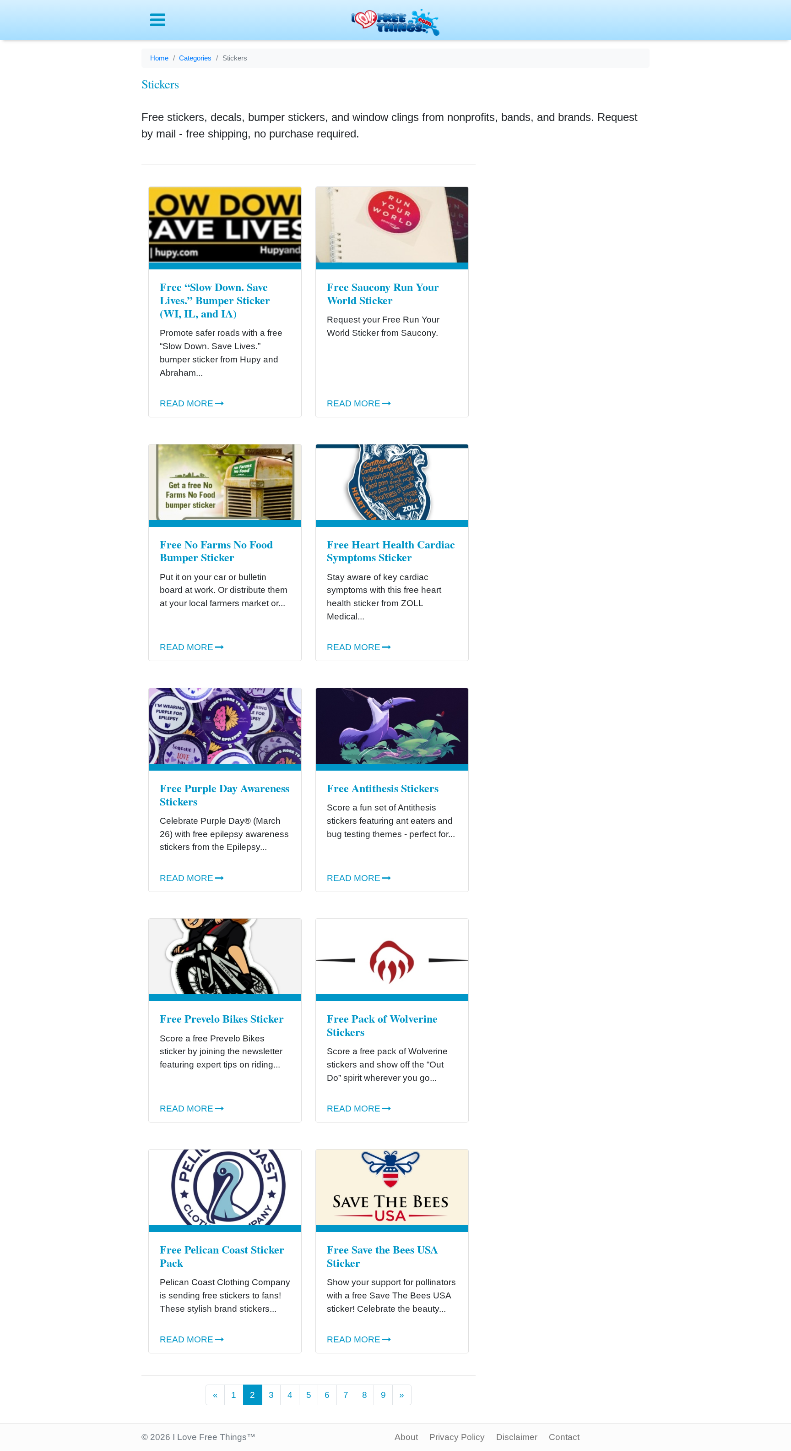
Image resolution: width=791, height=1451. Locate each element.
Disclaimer (516, 1437)
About (406, 1437)
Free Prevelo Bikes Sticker (222, 1018)
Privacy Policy (457, 1437)
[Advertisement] (569, 292)
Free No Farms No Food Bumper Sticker (216, 550)
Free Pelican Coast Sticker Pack (222, 1255)
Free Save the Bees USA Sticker (382, 1255)
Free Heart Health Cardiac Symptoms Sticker (391, 550)
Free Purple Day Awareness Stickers (224, 794)
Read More (186, 403)
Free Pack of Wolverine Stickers (382, 1025)
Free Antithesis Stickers (383, 788)
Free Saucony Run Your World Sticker (383, 293)
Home (159, 58)
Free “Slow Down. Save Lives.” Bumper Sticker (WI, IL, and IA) (215, 300)
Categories (195, 58)
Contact (564, 1437)
